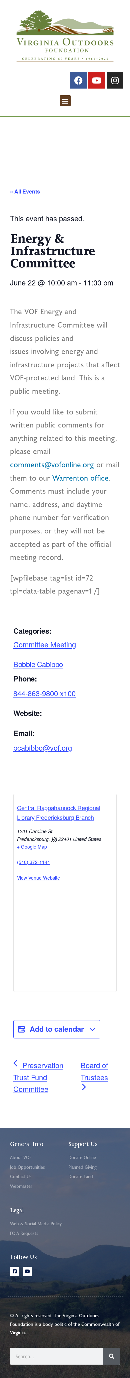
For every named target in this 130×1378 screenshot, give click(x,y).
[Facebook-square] (14, 1271)
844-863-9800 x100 (44, 693)
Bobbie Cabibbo (38, 664)
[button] (65, 100)
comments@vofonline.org (52, 464)
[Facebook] (78, 80)
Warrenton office (80, 478)
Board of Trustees (94, 1071)
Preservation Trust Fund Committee (38, 1077)
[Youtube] (96, 80)
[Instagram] (115, 80)
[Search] (111, 1356)
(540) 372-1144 (33, 862)
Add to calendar (57, 1028)
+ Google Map (32, 846)
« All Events (25, 191)
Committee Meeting (44, 644)
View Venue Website (38, 877)
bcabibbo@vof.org (42, 747)
